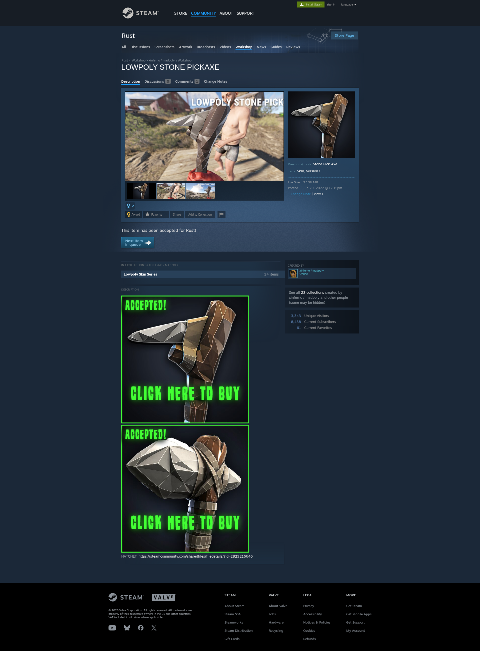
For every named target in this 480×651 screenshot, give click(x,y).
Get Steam (354, 606)
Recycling (276, 631)
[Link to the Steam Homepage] (140, 17)
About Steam (234, 606)
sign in (331, 4)
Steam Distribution (238, 631)
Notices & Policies (316, 622)
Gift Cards (232, 639)
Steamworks (233, 622)
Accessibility (312, 614)
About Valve (278, 606)
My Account (355, 631)
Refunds (309, 639)
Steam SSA (232, 614)
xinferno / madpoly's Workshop (170, 60)
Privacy (308, 606)
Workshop (139, 60)
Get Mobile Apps (359, 614)
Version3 (313, 171)
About (226, 13)
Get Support (355, 622)
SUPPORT (246, 13)
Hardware (276, 622)
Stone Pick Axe (325, 164)
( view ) (317, 194)
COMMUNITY (203, 13)
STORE (181, 13)
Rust (125, 60)
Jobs (272, 614)
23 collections (312, 292)
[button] (141, 191)
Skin (300, 171)
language (347, 4)
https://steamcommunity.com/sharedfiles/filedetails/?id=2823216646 (195, 556)
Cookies (309, 631)
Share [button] (177, 214)
